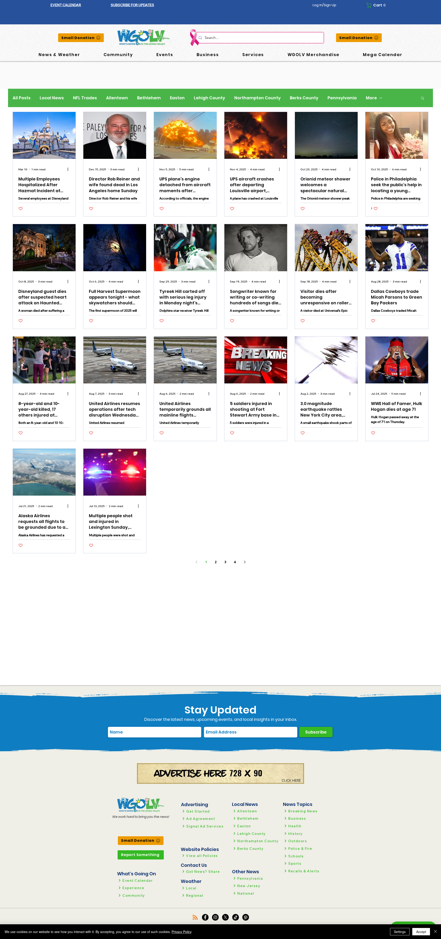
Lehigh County (209, 97)
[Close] (435, 931)
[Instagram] (215, 917)
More (371, 97)
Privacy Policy (182, 931)
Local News (52, 97)
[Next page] (244, 562)
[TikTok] (235, 917)
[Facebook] (205, 917)
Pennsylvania (342, 97)
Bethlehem (149, 97)
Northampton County (257, 97)
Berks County (304, 97)
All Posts (22, 97)
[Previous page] (196, 562)
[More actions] (69, 169)
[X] (225, 917)
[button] (132, 5)
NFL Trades (85, 97)
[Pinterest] (245, 917)
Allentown (117, 97)
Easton (177, 97)
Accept (421, 931)
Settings (400, 931)
